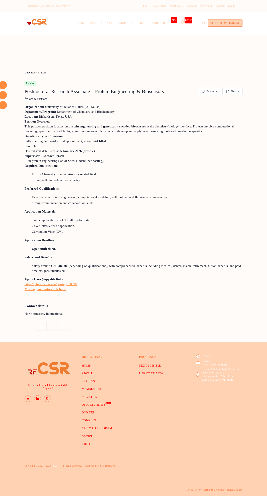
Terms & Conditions (214, 489)
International (54, 313)
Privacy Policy (194, 489)
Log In (231, 5)
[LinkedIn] (37, 398)
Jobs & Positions (37, 98)
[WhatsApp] (47, 398)
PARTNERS (176, 5)
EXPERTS (96, 22)
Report (235, 91)
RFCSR (145, 5)
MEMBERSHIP (116, 22)
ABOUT (81, 22)
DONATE (192, 5)
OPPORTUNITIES (162, 22)
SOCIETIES (137, 22)
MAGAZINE (160, 5)
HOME (86, 365)
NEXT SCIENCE (150, 365)
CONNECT (206, 5)
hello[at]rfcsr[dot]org (215, 364)
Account (220, 5)
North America (34, 313)
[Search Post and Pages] (203, 23)
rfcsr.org (207, 356)
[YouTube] (28, 398)
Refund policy (234, 489)
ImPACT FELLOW (151, 373)
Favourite (212, 91)
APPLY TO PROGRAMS (225, 23)
